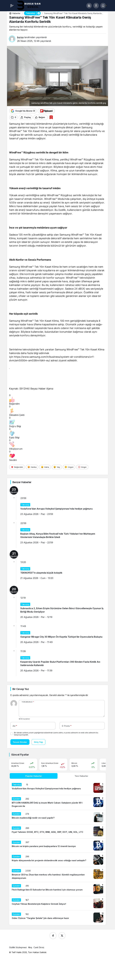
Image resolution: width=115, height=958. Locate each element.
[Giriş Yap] (96, 5)
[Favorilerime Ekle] (51, 117)
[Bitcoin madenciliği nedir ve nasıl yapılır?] (57, 817)
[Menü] (12, 5)
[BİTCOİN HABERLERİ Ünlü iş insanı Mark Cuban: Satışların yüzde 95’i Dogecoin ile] (57, 802)
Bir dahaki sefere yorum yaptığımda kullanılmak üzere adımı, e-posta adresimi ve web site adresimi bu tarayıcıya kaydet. (56, 734)
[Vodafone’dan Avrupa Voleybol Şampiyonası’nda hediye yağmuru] (57, 788)
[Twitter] (62, 935)
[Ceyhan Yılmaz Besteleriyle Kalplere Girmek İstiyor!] (57, 903)
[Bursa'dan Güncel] (31, 5)
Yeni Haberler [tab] (81, 776)
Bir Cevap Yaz (20, 689)
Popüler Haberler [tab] (33, 776)
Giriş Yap (38, 742)
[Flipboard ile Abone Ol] (46, 110)
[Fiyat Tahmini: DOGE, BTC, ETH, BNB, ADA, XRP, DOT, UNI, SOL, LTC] (57, 831)
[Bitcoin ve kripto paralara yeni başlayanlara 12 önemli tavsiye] (57, 846)
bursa (20, 37)
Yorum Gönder (20, 742)
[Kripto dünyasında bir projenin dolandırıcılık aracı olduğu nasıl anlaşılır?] (57, 860)
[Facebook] (53, 935)
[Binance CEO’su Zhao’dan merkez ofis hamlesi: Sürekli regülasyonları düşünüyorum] (57, 874)
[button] (89, 5)
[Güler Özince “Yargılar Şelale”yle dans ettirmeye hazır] (57, 917)
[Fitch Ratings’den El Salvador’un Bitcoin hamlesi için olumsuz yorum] (57, 889)
